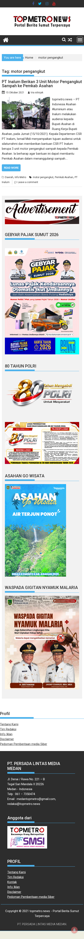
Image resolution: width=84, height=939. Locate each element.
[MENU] (80, 40)
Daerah (9, 177)
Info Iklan (6, 734)
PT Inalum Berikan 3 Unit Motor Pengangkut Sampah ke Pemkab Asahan (42, 83)
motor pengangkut (43, 177)
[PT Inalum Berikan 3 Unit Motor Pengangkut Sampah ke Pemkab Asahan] (26, 99)
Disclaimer (7, 739)
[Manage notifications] (74, 930)
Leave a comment (28, 182)
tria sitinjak (37, 92)
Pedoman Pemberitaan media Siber (23, 744)
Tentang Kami (9, 724)
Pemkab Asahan (64, 177)
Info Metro (20, 177)
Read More (11, 167)
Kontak (12, 882)
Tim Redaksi (8, 729)
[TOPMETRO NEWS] (5, 39)
